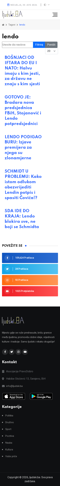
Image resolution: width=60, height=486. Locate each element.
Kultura (9, 449)
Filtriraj (39, 44)
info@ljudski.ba (14, 386)
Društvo (9, 422)
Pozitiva (9, 436)
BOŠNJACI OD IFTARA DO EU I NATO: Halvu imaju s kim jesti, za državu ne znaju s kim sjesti (22, 71)
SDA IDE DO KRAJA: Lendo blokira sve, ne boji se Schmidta (22, 219)
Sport (8, 429)
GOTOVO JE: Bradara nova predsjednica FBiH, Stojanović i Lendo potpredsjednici (23, 110)
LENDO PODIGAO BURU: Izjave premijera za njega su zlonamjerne (23, 147)
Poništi (51, 44)
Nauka (8, 443)
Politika (9, 415)
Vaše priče (11, 456)
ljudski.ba (34, 477)
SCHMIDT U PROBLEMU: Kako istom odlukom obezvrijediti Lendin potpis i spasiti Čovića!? (23, 184)
